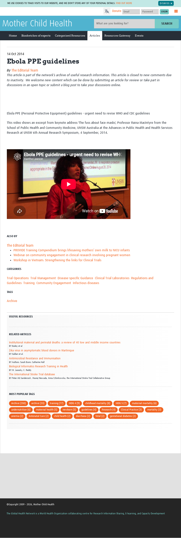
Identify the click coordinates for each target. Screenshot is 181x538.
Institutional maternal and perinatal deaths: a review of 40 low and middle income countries (64, 342)
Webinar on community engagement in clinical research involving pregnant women (71, 255)
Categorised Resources (70, 35)
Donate (116, 11)
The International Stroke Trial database (32, 374)
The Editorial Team (24, 70)
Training (29, 283)
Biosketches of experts (36, 35)
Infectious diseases (86, 283)
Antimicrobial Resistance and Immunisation (34, 358)
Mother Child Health (37, 23)
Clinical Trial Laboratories (112, 278)
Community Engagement (53, 283)
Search (166, 23)
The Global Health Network (35, 12)
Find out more (124, 3)
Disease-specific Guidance (75, 278)
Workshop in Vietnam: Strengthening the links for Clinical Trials (57, 260)
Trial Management (43, 278)
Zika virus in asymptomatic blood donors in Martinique (41, 350)
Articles (95, 35)
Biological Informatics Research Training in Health (38, 366)
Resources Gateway (117, 35)
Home (13, 35)
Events (139, 35)
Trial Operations (18, 278)
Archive (12, 301)
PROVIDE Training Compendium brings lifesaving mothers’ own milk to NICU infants (71, 250)
